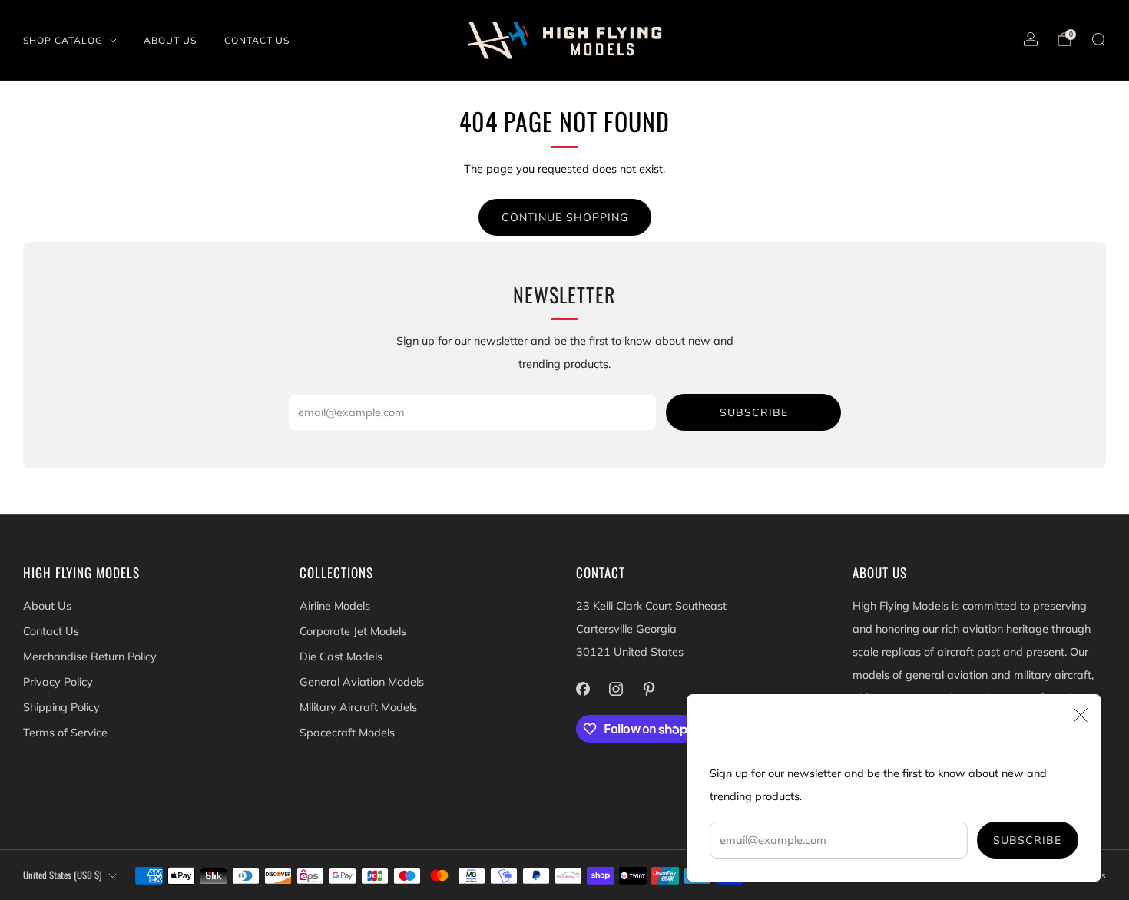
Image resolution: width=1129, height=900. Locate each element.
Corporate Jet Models (353, 631)
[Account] (1030, 39)
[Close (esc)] (1080, 715)
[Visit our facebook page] (582, 689)
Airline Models (335, 606)
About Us (170, 40)
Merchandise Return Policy (90, 656)
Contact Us (257, 40)
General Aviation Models (362, 682)
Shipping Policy (61, 707)
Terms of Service (65, 733)
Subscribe (1028, 840)
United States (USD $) (62, 875)
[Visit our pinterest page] (648, 689)
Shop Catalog (63, 40)
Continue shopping (565, 217)
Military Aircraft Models (358, 707)
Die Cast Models (341, 656)
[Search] (1098, 39)
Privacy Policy (58, 682)
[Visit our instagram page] (615, 689)
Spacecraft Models (347, 733)
